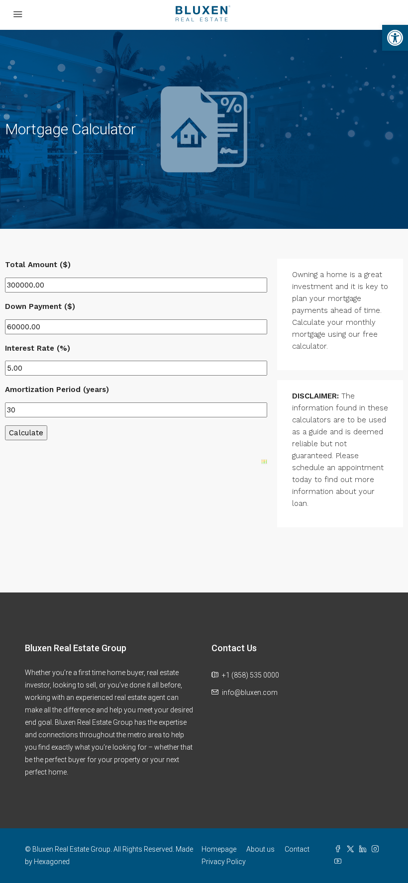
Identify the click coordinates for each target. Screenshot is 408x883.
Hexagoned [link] (52, 862)
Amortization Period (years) (57, 389)
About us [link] (260, 849)
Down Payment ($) (40, 306)
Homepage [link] (219, 849)
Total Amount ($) (38, 264)
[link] (395, 38)
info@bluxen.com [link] (250, 692)
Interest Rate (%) (37, 348)
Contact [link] (297, 849)
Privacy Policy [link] (224, 862)
